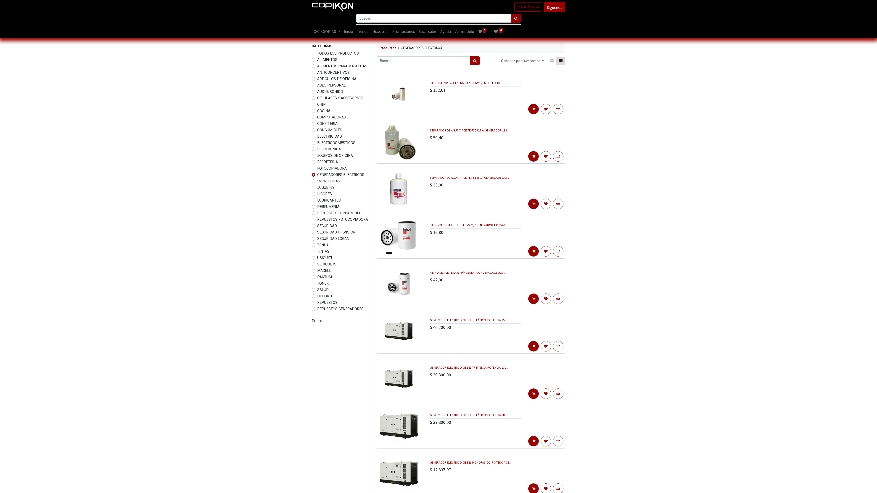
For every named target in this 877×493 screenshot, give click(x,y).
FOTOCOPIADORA (332, 168)
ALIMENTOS (327, 60)
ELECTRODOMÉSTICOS (336, 143)
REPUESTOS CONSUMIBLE (339, 213)
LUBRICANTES (329, 200)
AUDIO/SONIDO (330, 91)
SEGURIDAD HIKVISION (336, 232)
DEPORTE (325, 296)
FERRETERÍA (327, 162)
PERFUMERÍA (328, 207)
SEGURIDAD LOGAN (333, 238)
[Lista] (560, 61)
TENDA (323, 245)
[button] (534, 61)
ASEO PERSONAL (331, 85)
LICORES (324, 194)
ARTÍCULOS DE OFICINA (336, 79)
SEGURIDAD (327, 226)
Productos (388, 48)
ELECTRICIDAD (329, 136)
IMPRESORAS (328, 181)
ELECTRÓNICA (329, 149)
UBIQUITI (324, 258)
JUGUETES (326, 187)
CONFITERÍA (327, 123)
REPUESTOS (327, 302)
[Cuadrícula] (551, 61)
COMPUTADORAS (331, 117)
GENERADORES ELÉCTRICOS (340, 175)
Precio (317, 321)
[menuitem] (348, 31)
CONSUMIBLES (329, 130)
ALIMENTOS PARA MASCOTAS (342, 66)
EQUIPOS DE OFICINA (335, 155)
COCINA (323, 111)
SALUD (323, 290)
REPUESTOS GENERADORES (340, 309)
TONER (323, 283)
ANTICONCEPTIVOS (333, 72)
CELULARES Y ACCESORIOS (340, 98)
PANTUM (324, 277)
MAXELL (324, 270)
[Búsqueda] (516, 18)
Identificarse (528, 7)
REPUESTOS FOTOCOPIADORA (342, 219)
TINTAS (323, 251)
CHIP (321, 104)
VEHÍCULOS (326, 264)
